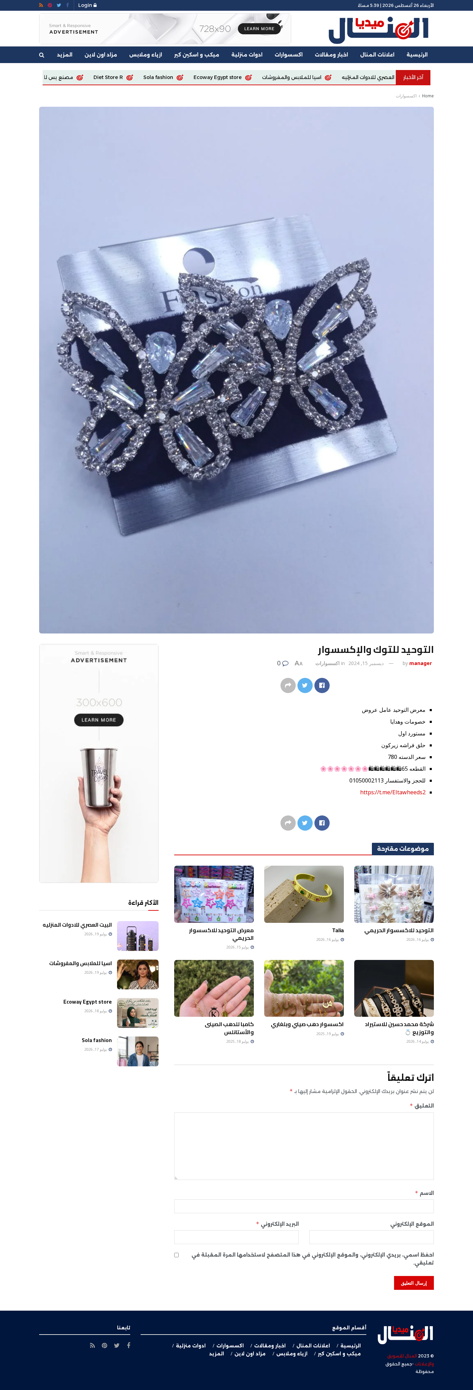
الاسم (424, 1193)
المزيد (64, 55)
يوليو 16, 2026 (418, 939)
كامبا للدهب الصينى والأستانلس (229, 1028)
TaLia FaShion (56, 77)
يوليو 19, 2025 (328, 1033)
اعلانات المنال (377, 55)
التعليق (422, 1105)
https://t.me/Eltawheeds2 (393, 792)
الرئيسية (417, 55)
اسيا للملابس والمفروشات (375, 77)
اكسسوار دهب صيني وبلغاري (307, 1024)
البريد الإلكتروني (277, 1224)
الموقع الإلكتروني (412, 1224)
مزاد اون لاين (100, 55)
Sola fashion (242, 77)
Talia (338, 930)
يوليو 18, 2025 (238, 1041)
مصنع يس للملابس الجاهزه (125, 77)
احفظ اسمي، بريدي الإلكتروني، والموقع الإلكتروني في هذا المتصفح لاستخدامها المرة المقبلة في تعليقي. (312, 1259)
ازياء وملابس (145, 55)
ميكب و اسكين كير (196, 55)
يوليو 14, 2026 (418, 1041)
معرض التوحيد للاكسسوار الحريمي (221, 934)
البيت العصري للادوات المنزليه (77, 925)
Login (85, 5)
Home (428, 96)
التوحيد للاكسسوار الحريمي (399, 930)
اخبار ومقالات (331, 55)
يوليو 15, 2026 (238, 947)
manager (420, 663)
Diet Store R (192, 77)
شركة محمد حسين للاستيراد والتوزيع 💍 (399, 1028)
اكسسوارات (289, 55)
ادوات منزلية (246, 55)
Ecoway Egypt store (302, 77)
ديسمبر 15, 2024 (366, 663)
